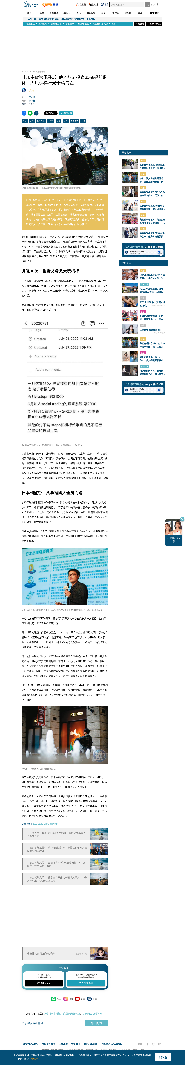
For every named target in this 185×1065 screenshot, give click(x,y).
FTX (83, 121)
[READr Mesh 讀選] (104, 4)
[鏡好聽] (81, 4)
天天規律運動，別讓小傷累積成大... (152, 304)
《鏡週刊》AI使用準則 (111, 1044)
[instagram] (153, 1044)
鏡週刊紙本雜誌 (52, 1013)
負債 (58, 121)
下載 (95, 998)
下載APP (75, 1044)
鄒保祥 (32, 100)
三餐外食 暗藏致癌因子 (151, 329)
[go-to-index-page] (30, 4)
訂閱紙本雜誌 (154, 23)
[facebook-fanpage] (147, 1044)
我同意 (163, 1057)
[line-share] (30, 113)
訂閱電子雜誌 (48, 1044)
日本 (32, 121)
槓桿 (65, 121)
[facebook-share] (24, 113)
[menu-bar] (157, 4)
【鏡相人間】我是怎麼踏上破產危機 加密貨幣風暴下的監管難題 (56, 834)
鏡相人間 (40, 121)
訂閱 (83, 998)
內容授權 (63, 1044)
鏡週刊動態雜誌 (71, 1013)
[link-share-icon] (36, 113)
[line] (140, 1044)
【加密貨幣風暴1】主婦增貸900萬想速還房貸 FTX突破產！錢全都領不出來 (56, 864)
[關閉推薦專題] (182, 519)
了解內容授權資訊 (92, 1013)
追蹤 (71, 998)
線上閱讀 (96, 1023)
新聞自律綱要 (90, 1044)
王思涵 (32, 97)
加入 (59, 998)
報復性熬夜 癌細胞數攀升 (41, 953)
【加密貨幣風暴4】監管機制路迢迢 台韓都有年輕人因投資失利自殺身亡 (57, 849)
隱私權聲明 (35, 1059)
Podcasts (139, 23)
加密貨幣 (74, 121)
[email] (159, 1044)
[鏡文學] (94, 4)
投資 (25, 121)
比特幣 (50, 121)
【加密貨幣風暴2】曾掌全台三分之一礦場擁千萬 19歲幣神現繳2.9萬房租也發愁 (57, 879)
